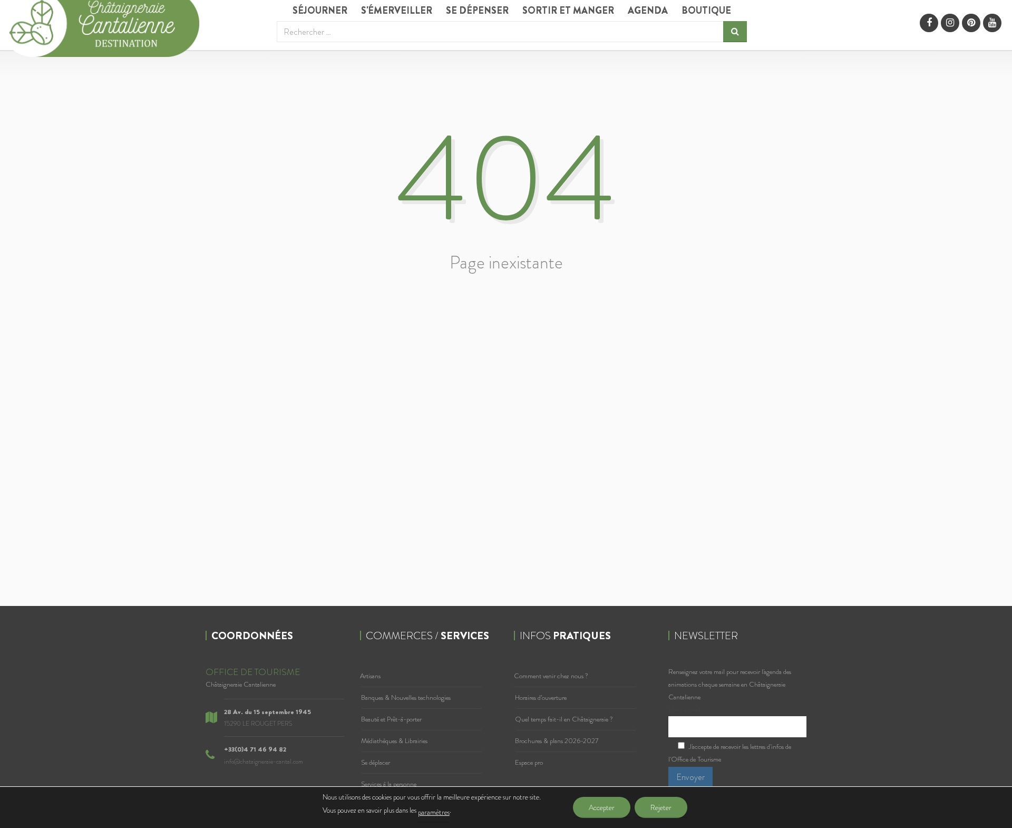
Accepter (602, 807)
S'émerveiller (396, 10)
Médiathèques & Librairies (394, 741)
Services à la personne (388, 784)
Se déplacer (375, 762)
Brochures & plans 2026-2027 (556, 741)
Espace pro (529, 762)
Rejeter (661, 807)
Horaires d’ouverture (541, 697)
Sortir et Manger (568, 10)
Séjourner (320, 10)
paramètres (434, 812)
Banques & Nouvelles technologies (406, 697)
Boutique (706, 10)
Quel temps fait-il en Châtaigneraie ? (564, 719)
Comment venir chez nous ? (551, 676)
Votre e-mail (684, 710)
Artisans (370, 676)
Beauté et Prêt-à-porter (391, 719)
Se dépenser (477, 10)
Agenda (648, 10)
